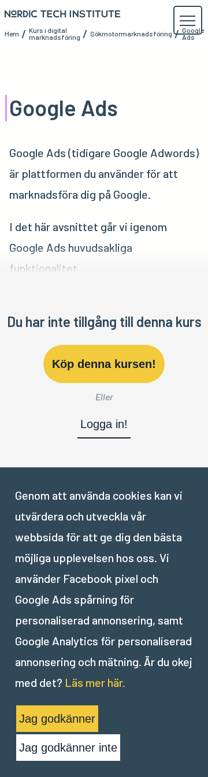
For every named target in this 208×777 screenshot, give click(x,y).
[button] (187, 21)
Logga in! (104, 424)
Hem (12, 33)
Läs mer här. (95, 682)
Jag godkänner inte (68, 747)
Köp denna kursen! (104, 364)
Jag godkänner (57, 718)
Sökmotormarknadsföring (131, 33)
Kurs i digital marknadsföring (54, 33)
